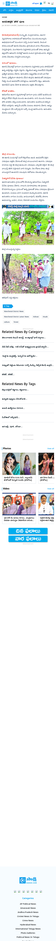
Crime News (28, 920)
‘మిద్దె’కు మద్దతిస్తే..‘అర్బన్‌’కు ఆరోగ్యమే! (27, 356)
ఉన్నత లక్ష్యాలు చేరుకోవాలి (27, 399)
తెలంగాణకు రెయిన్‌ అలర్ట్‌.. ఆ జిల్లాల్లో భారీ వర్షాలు (28, 338)
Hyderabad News (28, 925)
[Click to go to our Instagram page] (28, 891)
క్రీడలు (44, 10)
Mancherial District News (14, 312)
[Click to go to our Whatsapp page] (19, 891)
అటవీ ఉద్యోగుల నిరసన (27, 408)
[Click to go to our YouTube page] (32, 891)
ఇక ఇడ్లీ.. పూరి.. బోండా (27, 427)
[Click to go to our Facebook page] (15, 891)
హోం (4, 10)
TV (49, 4)
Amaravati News (28, 908)
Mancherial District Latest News (16, 317)
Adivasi (36, 317)
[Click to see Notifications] (52, 3)
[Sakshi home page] (28, 880)
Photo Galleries (28, 933)
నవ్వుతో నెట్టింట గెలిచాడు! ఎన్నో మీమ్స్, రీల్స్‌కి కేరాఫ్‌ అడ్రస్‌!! (27, 365)
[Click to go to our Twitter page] (23, 891)
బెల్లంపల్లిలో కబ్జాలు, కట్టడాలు (26, 390)
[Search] (41, 4)
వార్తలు (11, 10)
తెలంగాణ (29, 10)
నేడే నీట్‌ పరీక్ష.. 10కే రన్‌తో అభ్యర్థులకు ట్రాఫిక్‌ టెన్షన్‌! (27, 347)
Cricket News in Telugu (28, 916)
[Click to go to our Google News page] (41, 891)
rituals (45, 317)
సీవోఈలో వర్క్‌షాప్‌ (27, 417)
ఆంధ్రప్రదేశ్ (19, 10)
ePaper (36, 3)
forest (16, 322)
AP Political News (28, 904)
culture (7, 322)
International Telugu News (28, 929)
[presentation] (5, 463)
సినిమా (37, 10)
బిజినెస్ (51, 10)
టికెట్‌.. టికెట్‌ (27, 374)
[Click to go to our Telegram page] (36, 891)
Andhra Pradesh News (28, 912)
